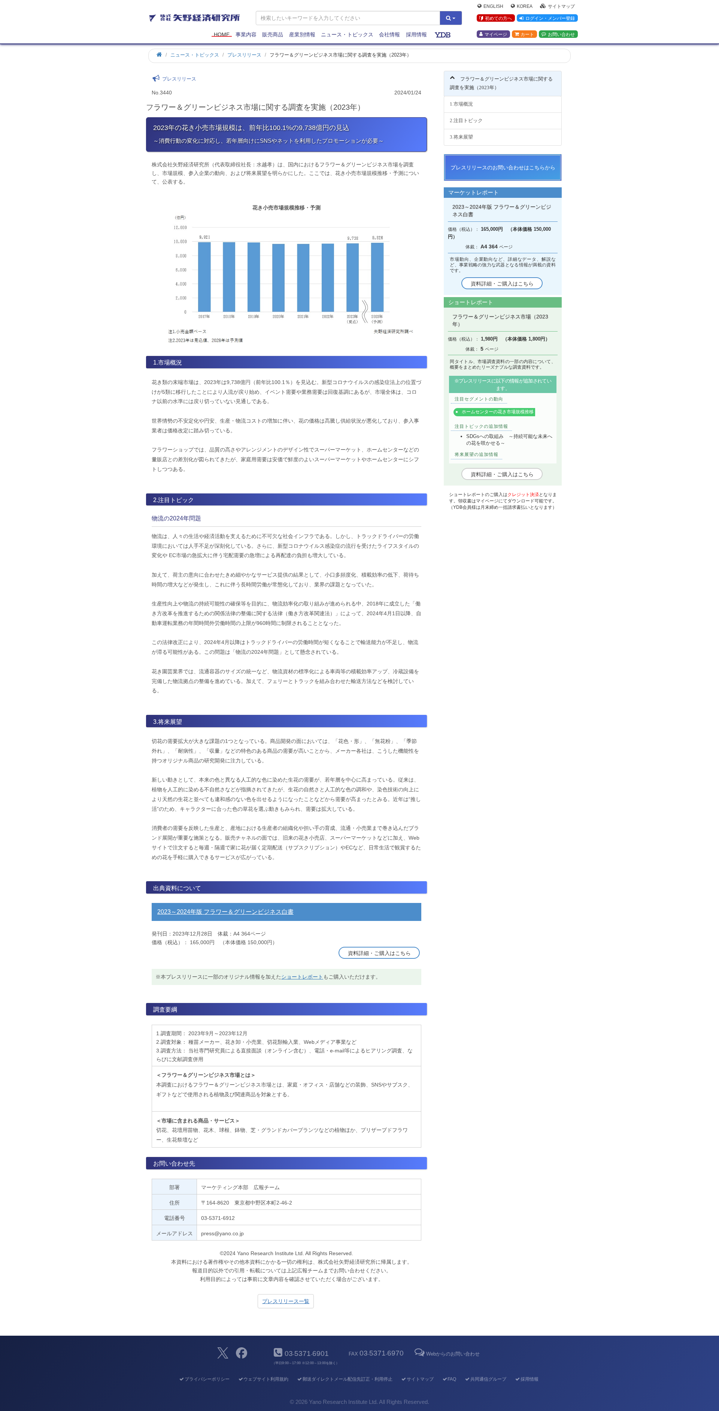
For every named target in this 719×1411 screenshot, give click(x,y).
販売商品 (272, 34)
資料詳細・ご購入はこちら (379, 953)
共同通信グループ (488, 1379)
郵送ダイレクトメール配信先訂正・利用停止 (347, 1379)
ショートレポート (302, 977)
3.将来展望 (461, 137)
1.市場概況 (461, 104)
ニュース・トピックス (347, 34)
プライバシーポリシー (207, 1379)
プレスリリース (244, 55)
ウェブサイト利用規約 (265, 1379)
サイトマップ (561, 6)
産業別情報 (302, 34)
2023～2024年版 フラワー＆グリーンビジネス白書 (225, 912)
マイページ (496, 34)
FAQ (452, 1379)
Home (222, 34)
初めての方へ (498, 18)
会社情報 (389, 34)
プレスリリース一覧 (285, 1301)
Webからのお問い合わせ (452, 1354)
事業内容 (246, 34)
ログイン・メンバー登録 (550, 18)
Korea (525, 6)
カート (527, 34)
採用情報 (416, 34)
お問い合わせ (561, 34)
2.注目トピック (466, 120)
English (493, 6)
